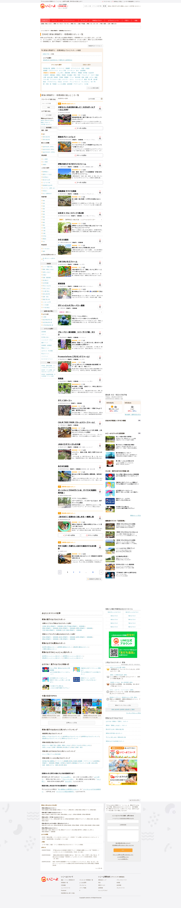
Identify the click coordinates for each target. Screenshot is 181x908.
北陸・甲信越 (81, 23)
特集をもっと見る (135, 515)
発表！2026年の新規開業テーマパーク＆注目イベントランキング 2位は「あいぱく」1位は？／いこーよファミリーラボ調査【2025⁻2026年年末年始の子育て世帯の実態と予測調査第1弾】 (76, 863)
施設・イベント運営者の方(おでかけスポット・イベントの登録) (67, 844)
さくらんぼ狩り (66, 777)
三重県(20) (61, 60)
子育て (127, 20)
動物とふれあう (125, 6)
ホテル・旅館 (93, 77)
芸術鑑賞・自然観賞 (46, 345)
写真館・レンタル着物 (59, 84)
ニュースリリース (65, 888)
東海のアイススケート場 (67, 830)
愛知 (75, 23)
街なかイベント (45, 353)
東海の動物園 (53, 809)
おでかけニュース (113, 20)
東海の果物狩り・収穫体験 (67, 628)
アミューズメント (75, 81)
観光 (44, 81)
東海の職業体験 (86, 814)
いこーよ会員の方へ (123, 859)
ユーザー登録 (45, 844)
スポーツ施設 (95, 75)
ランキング (84, 20)
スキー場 (46, 79)
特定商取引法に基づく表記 (68, 893)
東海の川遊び (45, 820)
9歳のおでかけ (132, 626)
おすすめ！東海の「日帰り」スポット (117, 721)
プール (72, 77)
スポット (45, 20)
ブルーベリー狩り (67, 779)
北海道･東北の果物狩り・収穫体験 (52, 626)
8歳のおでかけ (114, 626)
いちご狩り (60, 73)
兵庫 (97, 23)
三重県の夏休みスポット (49, 649)
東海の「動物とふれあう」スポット (116, 725)
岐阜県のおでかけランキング (71, 736)
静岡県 (122, 709)
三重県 (133, 709)
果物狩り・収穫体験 (49, 73)
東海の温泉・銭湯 (46, 830)
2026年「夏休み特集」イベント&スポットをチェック (48, 366)
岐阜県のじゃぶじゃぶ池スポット (52, 656)
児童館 (61, 77)
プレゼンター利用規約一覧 (86, 880)
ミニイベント (44, 356)
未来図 (118, 882)
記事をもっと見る (71, 722)
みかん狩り (68, 781)
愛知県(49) (46, 60)
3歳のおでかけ (132, 615)
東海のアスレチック (81, 819)
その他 (86, 84)
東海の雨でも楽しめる (47, 825)
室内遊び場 (46, 68)
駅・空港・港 (47, 84)
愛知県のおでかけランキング (50, 738)
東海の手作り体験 (55, 814)
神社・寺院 (77, 75)
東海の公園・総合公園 (92, 819)
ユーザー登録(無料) (129, 1)
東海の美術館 (88, 825)
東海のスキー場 (56, 830)
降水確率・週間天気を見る (133, 414)
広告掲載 (63, 885)
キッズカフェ (85, 81)
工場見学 (46, 75)
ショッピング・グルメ (47, 340)
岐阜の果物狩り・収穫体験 (67, 637)
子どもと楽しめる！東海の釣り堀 (116, 737)
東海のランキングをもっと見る (123, 705)
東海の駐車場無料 (70, 819)
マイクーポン (107, 1)
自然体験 (43, 331)
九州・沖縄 (111, 23)
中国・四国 (103, 23)
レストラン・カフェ (68, 79)
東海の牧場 (78, 809)
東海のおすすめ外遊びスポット (115, 741)
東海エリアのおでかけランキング (52, 736)
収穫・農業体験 (57, 747)
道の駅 (95, 79)
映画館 (56, 77)
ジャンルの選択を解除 (93, 88)
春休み (109, 6)
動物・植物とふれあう (64, 745)
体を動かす (66, 747)
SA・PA (93, 81)
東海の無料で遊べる (59, 819)
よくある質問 (82, 882)
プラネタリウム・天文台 (54, 81)
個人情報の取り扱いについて (123, 843)
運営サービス (101, 885)
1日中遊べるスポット (135, 6)
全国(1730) (46, 54)
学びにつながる (77, 745)
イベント (54, 20)
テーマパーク (60, 68)
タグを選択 (48, 115)
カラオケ (65, 81)
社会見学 (91, 73)
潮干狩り (74, 73)
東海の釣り (72, 809)
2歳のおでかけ (114, 615)
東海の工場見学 (46, 814)
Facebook (63, 890)
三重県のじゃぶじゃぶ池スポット (73, 658)
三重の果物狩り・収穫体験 (67, 639)
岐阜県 (117, 709)
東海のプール (85, 809)
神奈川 (61, 23)
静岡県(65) (69, 60)
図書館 (66, 77)
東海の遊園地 (45, 809)
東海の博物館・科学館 (78, 825)
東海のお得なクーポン (47, 819)
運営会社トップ (102, 880)
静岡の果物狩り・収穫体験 (84, 637)
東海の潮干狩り (78, 830)
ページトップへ (135, 800)
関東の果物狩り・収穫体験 (50, 628)
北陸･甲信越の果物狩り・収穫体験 (74, 626)
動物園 (68, 68)
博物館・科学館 (82, 73)
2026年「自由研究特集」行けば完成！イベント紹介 (48, 375)
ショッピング (79, 79)
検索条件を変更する (95, 579)
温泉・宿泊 (79, 747)
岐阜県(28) (54, 60)
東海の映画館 (67, 825)
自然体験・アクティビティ (75, 84)
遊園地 (53, 68)
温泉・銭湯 (85, 77)
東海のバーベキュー (63, 809)
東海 (72, 23)
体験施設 (52, 75)
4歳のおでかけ (114, 619)
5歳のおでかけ (132, 619)
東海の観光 (93, 809)
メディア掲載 (82, 888)
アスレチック (85, 75)
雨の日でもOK (116, 6)
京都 (94, 23)
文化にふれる (87, 745)
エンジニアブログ (102, 890)
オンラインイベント (69, 20)
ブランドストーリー (122, 880)
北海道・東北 (44, 23)
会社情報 (119, 885)
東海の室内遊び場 (58, 825)
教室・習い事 (88, 79)
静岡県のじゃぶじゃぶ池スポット (73, 656)
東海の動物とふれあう (66, 814)
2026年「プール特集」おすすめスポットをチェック (48, 370)
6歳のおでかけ (114, 623)
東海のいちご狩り (88, 830)
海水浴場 (77, 77)
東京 (58, 23)
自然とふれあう (47, 747)
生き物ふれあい (45, 337)
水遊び (73, 747)
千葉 (65, 23)
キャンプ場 (62, 70)
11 (93, 572)
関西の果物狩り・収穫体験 (84, 628)
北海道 (50, 23)
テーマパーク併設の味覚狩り (65, 791)
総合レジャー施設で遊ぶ (49, 745)
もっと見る (98, 868)
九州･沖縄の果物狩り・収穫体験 (72, 630)
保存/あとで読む (118, 1)
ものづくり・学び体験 (47, 350)
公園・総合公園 (48, 77)
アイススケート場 (55, 79)
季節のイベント (45, 348)
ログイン (137, 1)
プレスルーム (82, 885)
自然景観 (83, 70)
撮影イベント (44, 342)
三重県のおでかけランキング (69, 738)
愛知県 (127, 709)
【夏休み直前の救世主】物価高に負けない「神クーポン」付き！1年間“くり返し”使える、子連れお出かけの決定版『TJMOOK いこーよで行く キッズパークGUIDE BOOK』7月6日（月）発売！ (76, 856)
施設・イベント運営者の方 (68, 880)
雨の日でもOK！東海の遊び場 (115, 729)
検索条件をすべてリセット (95, 46)
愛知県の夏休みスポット (81, 647)
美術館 (64, 75)
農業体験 (67, 73)
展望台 (58, 75)
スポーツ (43, 334)
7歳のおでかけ (132, 623)
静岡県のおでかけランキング (90, 736)
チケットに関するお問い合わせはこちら (123, 854)
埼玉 (68, 23)
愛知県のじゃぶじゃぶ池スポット (52, 658)
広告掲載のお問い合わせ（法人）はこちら (123, 845)
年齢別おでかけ (97, 20)
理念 (99, 882)
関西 (88, 23)
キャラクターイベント (47, 359)
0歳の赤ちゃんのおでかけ (114, 612)
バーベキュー (71, 70)
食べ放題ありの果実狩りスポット (68, 789)
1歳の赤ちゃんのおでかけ (131, 612)
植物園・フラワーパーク (50, 70)
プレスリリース (121, 888)
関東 (55, 23)
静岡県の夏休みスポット (65, 647)
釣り (77, 70)
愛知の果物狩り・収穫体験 (50, 639)
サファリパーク (75, 68)
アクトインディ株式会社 (118, 877)
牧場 (83, 68)
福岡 (115, 23)
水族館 (87, 68)
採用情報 (100, 888)
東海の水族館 (96, 825)
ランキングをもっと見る (133, 713)
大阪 (91, 23)
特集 (136, 20)
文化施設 (69, 75)
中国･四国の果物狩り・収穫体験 (51, 630)
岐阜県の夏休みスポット (49, 647)
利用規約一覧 (64, 882)
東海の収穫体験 (77, 814)
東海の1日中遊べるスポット (114, 733)
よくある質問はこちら (123, 857)
